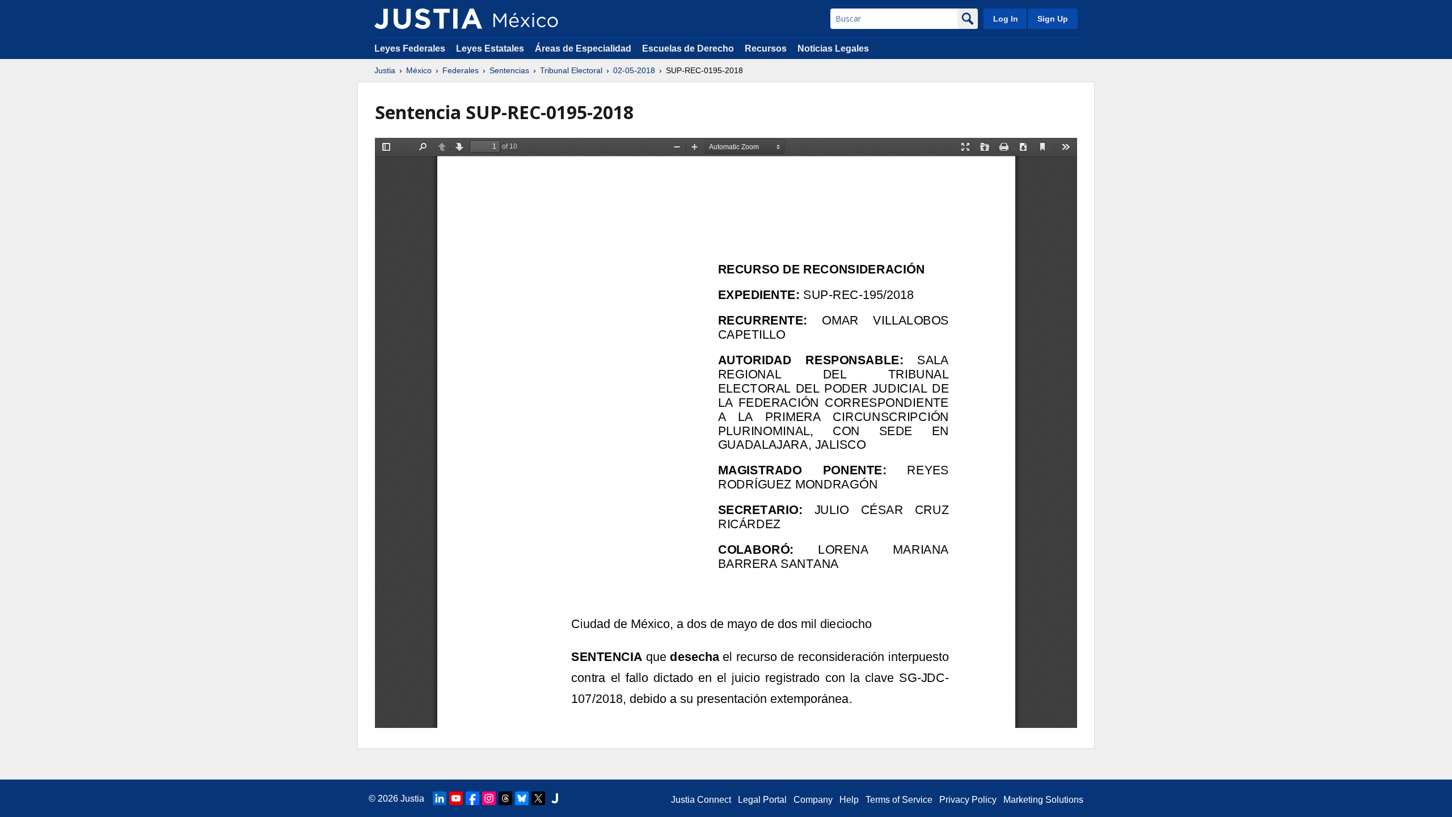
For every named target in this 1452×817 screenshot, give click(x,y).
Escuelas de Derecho (688, 48)
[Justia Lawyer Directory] (555, 798)
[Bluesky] (522, 798)
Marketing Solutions (1043, 800)
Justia (384, 70)
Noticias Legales (833, 48)
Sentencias (509, 70)
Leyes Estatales (490, 48)
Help (849, 800)
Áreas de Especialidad (583, 48)
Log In (1005, 18)
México (419, 70)
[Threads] (505, 798)
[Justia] (428, 19)
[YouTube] (456, 798)
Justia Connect (701, 800)
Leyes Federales (409, 48)
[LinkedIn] (439, 798)
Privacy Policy (968, 800)
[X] (538, 798)
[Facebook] (472, 798)
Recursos (766, 48)
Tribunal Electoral (571, 70)
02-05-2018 (634, 70)
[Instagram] (489, 798)
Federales (460, 70)
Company (813, 800)
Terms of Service (899, 800)
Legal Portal (762, 800)
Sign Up (1052, 18)
